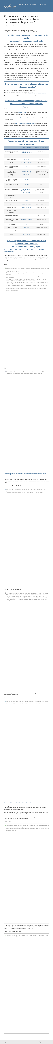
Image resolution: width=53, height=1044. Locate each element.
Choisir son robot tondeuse (10, 25)
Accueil (36, 1042)
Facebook (38, 9)
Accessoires (43, 4)
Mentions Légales (45, 1042)
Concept (21, 4)
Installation (35, 4)
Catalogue (32, 9)
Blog (40, 1042)
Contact (26, 9)
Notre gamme (28, 4)
